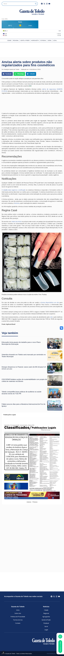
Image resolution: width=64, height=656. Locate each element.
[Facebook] (42, 4)
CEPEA (6, 19)
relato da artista (16, 221)
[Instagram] (47, 4)
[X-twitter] (44, 4)
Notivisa (17, 203)
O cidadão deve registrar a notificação (14, 190)
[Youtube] (49, 4)
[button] (7, 74)
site (51, 317)
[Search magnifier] (36, 4)
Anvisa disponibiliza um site (49, 302)
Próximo (34, 502)
